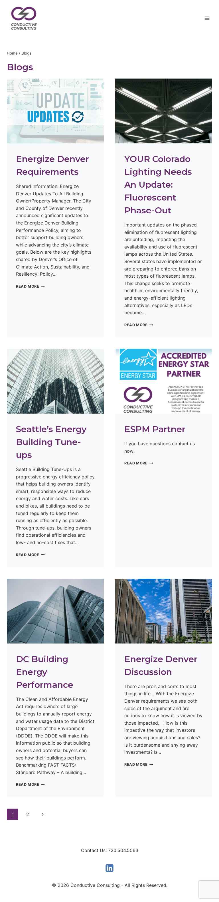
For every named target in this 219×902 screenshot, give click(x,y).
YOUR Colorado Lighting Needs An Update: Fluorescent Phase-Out (158, 185)
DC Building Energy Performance (44, 672)
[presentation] (55, 111)
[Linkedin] (109, 868)
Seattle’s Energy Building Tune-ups (51, 442)
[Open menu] (207, 18)
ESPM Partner (154, 429)
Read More (30, 286)
